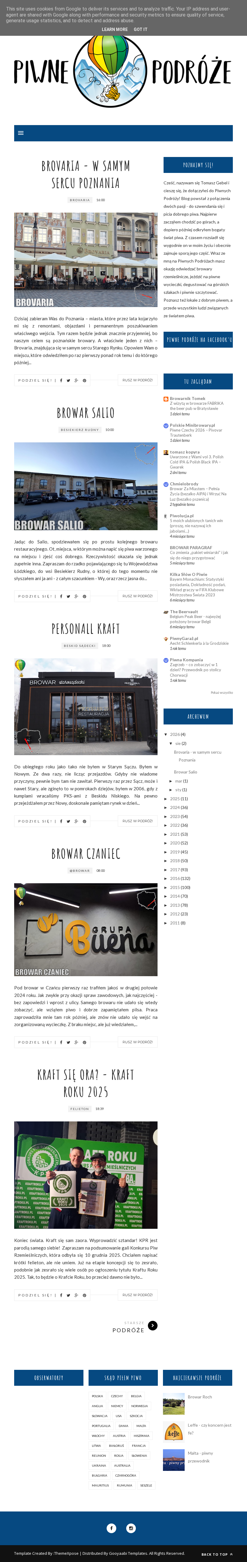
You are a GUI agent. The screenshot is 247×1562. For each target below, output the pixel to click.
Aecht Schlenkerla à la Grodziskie (199, 643)
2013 (175, 905)
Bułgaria (99, 1475)
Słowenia (139, 1455)
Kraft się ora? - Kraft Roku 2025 (86, 1083)
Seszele (146, 1485)
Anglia (97, 1406)
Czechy (117, 1396)
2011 (175, 922)
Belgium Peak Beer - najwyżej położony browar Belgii (195, 619)
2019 (175, 851)
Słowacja (100, 1416)
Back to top (215, 1554)
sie (178, 743)
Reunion (99, 1455)
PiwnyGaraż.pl (184, 638)
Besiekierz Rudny (80, 430)
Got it (141, 29)
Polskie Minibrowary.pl (192, 425)
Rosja (119, 1455)
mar (178, 780)
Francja (139, 1445)
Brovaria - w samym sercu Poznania (86, 174)
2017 (175, 869)
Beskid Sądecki (80, 645)
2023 (175, 816)
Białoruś (116, 1445)
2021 (175, 834)
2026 (175, 734)
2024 (175, 807)
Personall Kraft (86, 628)
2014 (175, 896)
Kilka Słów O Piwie (188, 574)
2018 (175, 860)
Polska (97, 1396)
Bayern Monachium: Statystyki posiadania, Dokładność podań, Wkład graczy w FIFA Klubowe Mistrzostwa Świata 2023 (198, 587)
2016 (175, 878)
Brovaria (80, 200)
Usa (119, 1416)
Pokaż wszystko (222, 692)
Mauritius (100, 1485)
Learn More (115, 29)
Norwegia (139, 1406)
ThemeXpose (66, 1553)
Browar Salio (86, 412)
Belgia (136, 1396)
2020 (175, 842)
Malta (141, 1426)
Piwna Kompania (186, 659)
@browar (80, 870)
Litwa (96, 1445)
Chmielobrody (184, 483)
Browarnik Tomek (187, 398)
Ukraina (99, 1465)
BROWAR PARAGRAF (191, 547)
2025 (175, 798)
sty (178, 789)
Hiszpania (141, 1435)
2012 (175, 913)
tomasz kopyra (185, 451)
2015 (175, 887)
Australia (122, 1465)
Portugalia (101, 1426)
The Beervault (184, 611)
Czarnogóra (125, 1475)
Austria (119, 1435)
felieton (79, 1109)
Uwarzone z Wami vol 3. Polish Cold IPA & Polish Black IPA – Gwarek (197, 462)
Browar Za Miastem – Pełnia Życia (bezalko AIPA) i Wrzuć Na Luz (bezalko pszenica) (198, 494)
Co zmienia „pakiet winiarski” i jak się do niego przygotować (199, 555)
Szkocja (136, 1416)
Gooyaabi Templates (128, 1553)
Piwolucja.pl (182, 515)
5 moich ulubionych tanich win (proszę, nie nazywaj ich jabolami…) (196, 525)
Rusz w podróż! (138, 380)
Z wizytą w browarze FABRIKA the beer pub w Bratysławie (197, 406)
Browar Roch (200, 1396)
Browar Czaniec (86, 853)
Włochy (98, 1435)
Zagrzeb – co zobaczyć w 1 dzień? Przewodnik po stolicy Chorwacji (195, 670)
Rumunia (124, 1485)
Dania (123, 1426)
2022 (175, 825)
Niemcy (117, 1406)
